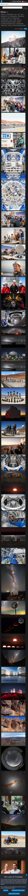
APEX (19, 14)
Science (14, 1)
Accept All (6, 890)
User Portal (19, 1)
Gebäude (19, 21)
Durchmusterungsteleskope (19, 25)
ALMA (15, 14)
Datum (25, 28)
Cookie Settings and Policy (14, 893)
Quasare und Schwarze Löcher (8, 23)
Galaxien (9, 18)
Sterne (9, 25)
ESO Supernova (13, 16)
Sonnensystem (19, 23)
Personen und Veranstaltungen (8, 21)
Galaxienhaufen (15, 18)
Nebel (15, 20)
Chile (22, 14)
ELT (8, 16)
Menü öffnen (5, 4)
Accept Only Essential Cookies (18, 890)
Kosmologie (3, 16)
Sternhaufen (4, 25)
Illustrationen (4, 20)
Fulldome (3, 18)
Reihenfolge (21, 28)
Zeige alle (3, 14)
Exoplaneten (21, 16)
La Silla (11, 20)
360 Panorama (10, 14)
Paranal (19, 20)
